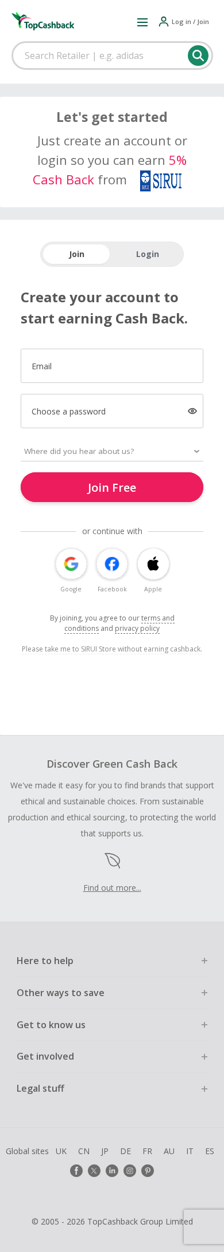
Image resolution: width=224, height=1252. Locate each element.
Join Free (112, 487)
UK (61, 1151)
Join (76, 253)
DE (125, 1151)
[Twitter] (94, 1170)
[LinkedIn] (112, 1170)
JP (105, 1151)
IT (190, 1151)
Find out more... (112, 887)
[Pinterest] (147, 1170)
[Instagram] (129, 1170)
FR (147, 1151)
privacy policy (137, 628)
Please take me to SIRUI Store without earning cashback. (112, 649)
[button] (142, 21)
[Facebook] (76, 1170)
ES (209, 1151)
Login (147, 253)
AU (169, 1151)
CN (84, 1151)
